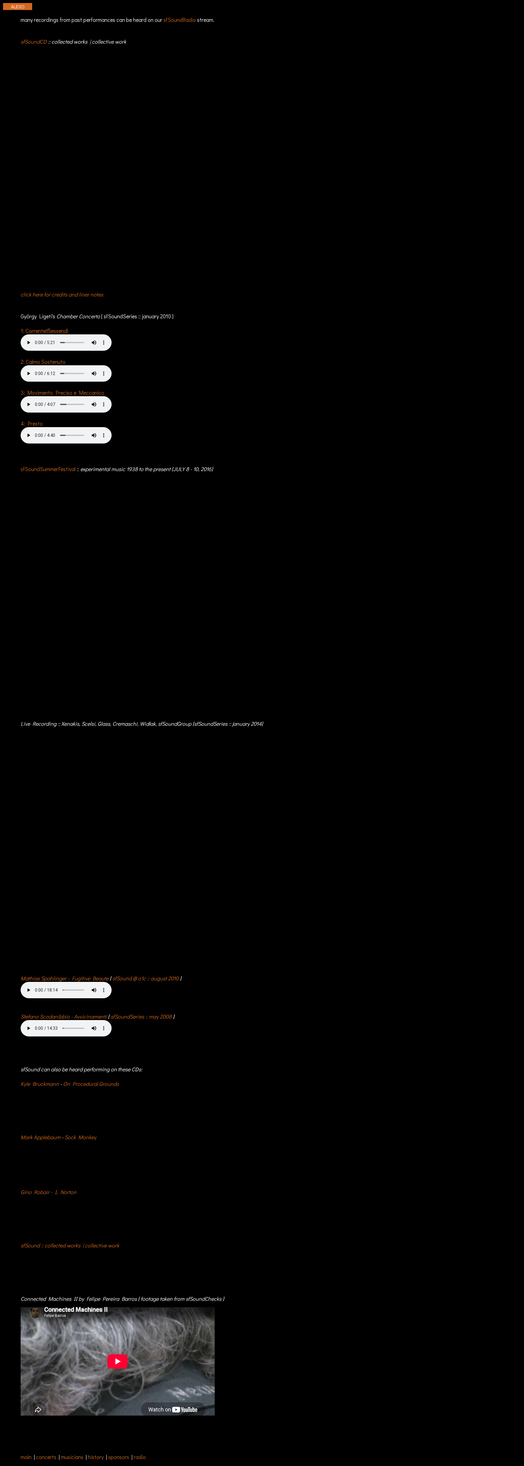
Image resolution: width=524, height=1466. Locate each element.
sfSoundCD (34, 41)
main (26, 1457)
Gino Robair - (48, 1192)
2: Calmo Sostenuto (43, 361)
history (96, 1457)
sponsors (118, 1457)
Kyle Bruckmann (40, 1083)
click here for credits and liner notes (62, 294)
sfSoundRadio (179, 19)
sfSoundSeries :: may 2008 (141, 1016)
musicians (72, 1457)
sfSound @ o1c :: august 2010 (146, 978)
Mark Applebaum (40, 1137)
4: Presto (32, 423)
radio (140, 1457)
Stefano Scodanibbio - (64, 1016)
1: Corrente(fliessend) (44, 330)
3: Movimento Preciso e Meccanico (62, 392)
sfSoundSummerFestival (48, 469)
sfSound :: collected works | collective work (70, 1245)
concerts (46, 1457)
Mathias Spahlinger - (65, 978)
